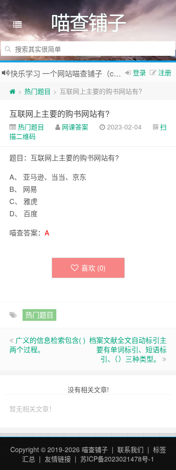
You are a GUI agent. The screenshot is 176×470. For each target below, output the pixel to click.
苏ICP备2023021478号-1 (117, 458)
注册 (164, 72)
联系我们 (130, 449)
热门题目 (37, 91)
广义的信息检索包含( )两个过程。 (47, 344)
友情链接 (58, 458)
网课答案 (75, 126)
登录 (139, 72)
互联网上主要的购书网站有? (59, 113)
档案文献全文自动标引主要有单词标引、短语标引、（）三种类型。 (128, 349)
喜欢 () (93, 268)
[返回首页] (12, 91)
